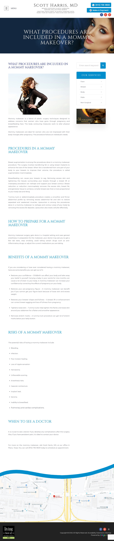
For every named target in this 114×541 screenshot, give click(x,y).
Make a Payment (100, 10)
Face (82, 81)
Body (83, 92)
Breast (83, 87)
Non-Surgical (86, 102)
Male (83, 97)
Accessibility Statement (96, 533)
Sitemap (108, 533)
